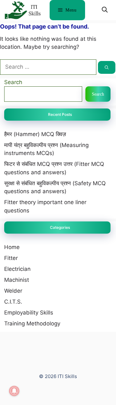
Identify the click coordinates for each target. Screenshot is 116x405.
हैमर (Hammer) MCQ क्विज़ (35, 134)
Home (12, 247)
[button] (104, 10)
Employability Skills (28, 312)
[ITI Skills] (22, 11)
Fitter (11, 258)
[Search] (106, 67)
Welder (13, 291)
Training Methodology (32, 323)
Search (13, 82)
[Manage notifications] (14, 391)
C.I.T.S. (13, 301)
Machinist (16, 280)
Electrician (17, 269)
